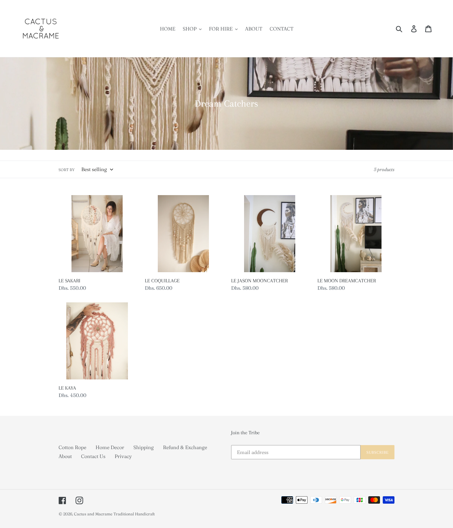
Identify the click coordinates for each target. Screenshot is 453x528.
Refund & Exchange (185, 447)
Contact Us (93, 456)
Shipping (143, 447)
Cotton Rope (72, 447)
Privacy (123, 456)
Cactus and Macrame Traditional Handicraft (114, 513)
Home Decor (110, 447)
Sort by (67, 169)
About (65, 456)
